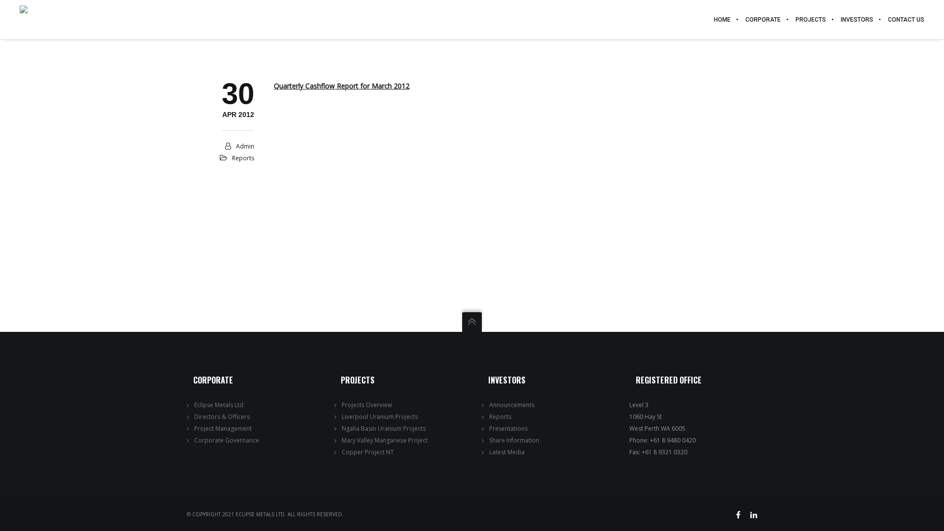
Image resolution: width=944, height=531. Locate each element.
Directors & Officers (222, 417)
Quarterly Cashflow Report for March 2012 (342, 85)
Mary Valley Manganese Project (385, 440)
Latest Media (507, 452)
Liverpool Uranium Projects (380, 417)
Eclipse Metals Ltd (218, 405)
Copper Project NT (368, 452)
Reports (243, 158)
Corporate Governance (226, 440)
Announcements (511, 405)
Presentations (508, 428)
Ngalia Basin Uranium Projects (384, 428)
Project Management (223, 428)
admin (245, 146)
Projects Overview (367, 405)
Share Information (514, 440)
